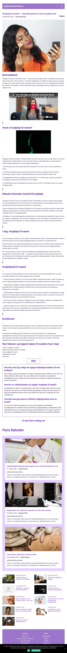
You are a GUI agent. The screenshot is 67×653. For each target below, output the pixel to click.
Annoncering (46, 636)
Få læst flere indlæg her (33, 420)
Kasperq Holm (23, 513)
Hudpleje (62, 16)
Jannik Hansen (23, 469)
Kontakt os (46, 643)
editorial (9, 472)
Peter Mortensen (21, 17)
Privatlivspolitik (36, 650)
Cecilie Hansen (25, 557)
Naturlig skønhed (17, 472)
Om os (46, 638)
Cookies (46, 641)
